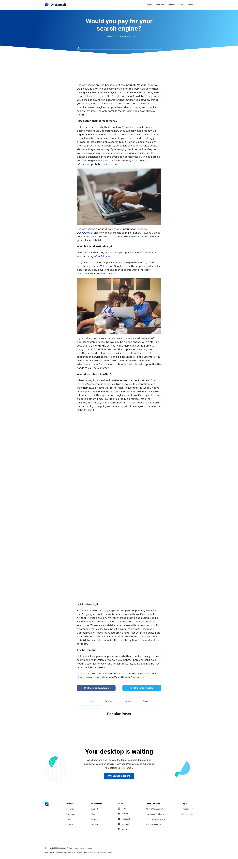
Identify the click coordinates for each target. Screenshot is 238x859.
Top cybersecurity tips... (156, 819)
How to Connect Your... (155, 824)
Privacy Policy (187, 809)
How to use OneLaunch (155, 814)
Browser (171, 5)
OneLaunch (110, 701)
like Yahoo (94, 402)
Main (92, 701)
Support (189, 5)
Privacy (146, 701)
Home (149, 5)
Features (160, 5)
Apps (180, 5)
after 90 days (102, 256)
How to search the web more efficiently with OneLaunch (110, 677)
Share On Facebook (98, 688)
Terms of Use (187, 814)
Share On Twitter (143, 688)
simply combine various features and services (108, 391)
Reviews (94, 819)
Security (128, 701)
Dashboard (70, 814)
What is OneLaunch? (154, 809)
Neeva (143, 103)
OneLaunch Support (119, 775)
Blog (93, 814)
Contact (94, 824)
